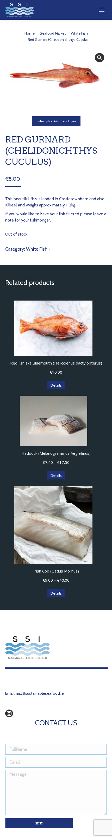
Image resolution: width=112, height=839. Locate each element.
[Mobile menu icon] (101, 10)
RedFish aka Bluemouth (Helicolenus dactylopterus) (56, 363)
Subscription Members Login (56, 121)
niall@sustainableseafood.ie (40, 693)
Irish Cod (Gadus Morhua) (56, 571)
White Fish (36, 249)
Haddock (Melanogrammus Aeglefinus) (56, 453)
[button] (99, 57)
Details (56, 385)
